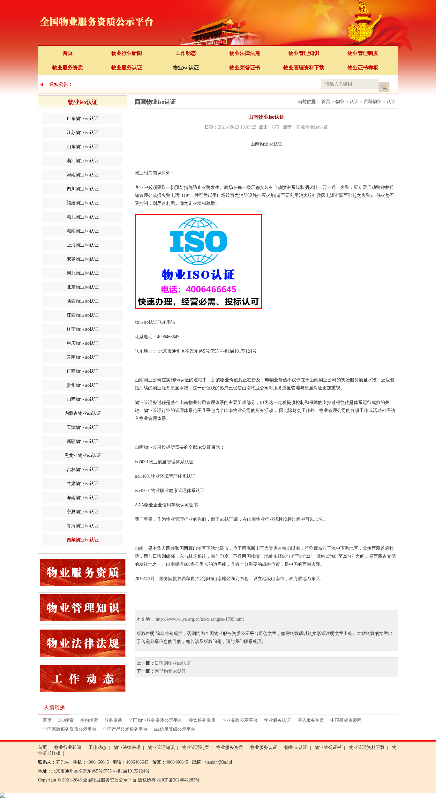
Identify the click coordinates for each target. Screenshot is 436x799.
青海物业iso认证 (83, 525)
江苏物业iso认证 (83, 132)
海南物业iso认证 (83, 497)
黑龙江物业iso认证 (82, 455)
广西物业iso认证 (83, 371)
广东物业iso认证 (83, 118)
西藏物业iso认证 (83, 539)
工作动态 (186, 53)
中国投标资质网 (346, 720)
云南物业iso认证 (83, 357)
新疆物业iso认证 (83, 441)
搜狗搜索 (89, 720)
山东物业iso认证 (83, 146)
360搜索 (66, 720)
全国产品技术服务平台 (125, 729)
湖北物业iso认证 (83, 216)
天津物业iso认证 (83, 427)
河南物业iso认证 (83, 174)
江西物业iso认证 (83, 315)
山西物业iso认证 (83, 399)
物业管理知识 (304, 53)
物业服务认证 (126, 67)
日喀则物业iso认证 (172, 663)
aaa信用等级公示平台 (174, 729)
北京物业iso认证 (83, 287)
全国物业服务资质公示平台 (155, 720)
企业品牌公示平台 (240, 720)
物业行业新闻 (126, 53)
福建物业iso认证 (83, 202)
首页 (68, 53)
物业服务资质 (67, 67)
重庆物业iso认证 (83, 343)
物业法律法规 (244, 53)
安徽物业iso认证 (83, 259)
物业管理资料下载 (303, 67)
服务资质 (113, 720)
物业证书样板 (363, 67)
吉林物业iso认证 (83, 469)
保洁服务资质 (310, 720)
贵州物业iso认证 (83, 385)
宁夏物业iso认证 (83, 511)
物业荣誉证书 (244, 67)
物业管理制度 (363, 53)
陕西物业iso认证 (83, 301)
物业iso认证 (186, 67)
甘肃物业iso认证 (83, 483)
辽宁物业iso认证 (83, 329)
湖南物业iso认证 (83, 230)
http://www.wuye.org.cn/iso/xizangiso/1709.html (200, 619)
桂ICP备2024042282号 (178, 780)
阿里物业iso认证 (170, 671)
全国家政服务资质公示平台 (69, 729)
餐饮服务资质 (202, 720)
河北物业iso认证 (83, 273)
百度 (47, 720)
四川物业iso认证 (83, 188)
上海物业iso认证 (83, 245)
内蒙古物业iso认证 (82, 413)
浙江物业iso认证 (83, 160)
